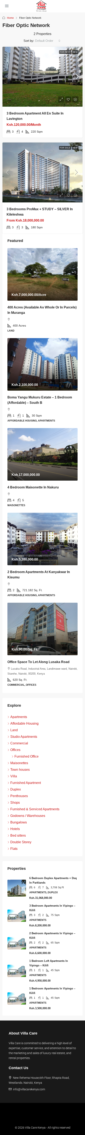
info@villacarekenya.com (29, 1089)
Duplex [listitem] (15, 789)
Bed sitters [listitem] (18, 835)
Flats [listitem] (14, 848)
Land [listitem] (14, 730)
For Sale (65, 148)
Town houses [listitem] (20, 769)
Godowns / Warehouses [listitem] (27, 815)
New (75, 52)
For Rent (65, 52)
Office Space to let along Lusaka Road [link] (38, 662)
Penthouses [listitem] (19, 796)
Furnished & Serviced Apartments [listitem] (34, 809)
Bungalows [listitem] (18, 822)
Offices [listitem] (15, 750)
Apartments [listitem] (18, 717)
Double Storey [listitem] (20, 842)
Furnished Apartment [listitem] (25, 783)
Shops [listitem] (15, 802)
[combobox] (47, 40)
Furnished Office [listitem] (26, 756)
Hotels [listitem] (15, 829)
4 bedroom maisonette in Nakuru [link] (33, 487)
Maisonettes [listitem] (19, 763)
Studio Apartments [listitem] (23, 736)
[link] (42, 77)
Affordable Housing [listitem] (24, 723)
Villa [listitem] (13, 776)
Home (10, 17)
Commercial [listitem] (19, 743)
